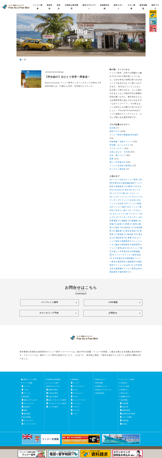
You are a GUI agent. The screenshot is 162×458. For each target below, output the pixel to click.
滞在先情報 (27, 417)
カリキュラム (28, 403)
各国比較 (75, 379)
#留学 (132, 186)
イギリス (76, 407)
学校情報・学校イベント (120, 141)
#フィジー (116, 179)
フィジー (76, 383)
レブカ (114, 217)
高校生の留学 (53, 390)
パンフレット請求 (49, 302)
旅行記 (129, 227)
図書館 (136, 220)
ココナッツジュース (123, 196)
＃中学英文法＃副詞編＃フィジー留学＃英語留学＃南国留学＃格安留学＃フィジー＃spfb (125, 261)
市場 (113, 224)
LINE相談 (113, 302)
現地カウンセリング (103, 390)
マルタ (75, 396)
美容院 (122, 234)
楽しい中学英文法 (117, 162)
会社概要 (125, 403)
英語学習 (121, 237)
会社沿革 (125, 407)
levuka (119, 190)
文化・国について (117, 155)
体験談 (126, 220)
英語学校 (49, 6)
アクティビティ (116, 148)
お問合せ (113, 312)
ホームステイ (28, 420)
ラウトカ (27, 393)
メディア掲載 (127, 417)
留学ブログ (155, 6)
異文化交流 (132, 231)
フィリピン (77, 403)
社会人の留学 (53, 396)
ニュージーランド (79, 400)
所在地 (124, 424)
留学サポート (118, 6)
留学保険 (99, 383)
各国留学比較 (104, 6)
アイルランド (78, 393)
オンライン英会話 (117, 169)
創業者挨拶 (126, 410)
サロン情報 (131, 6)
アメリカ (76, 410)
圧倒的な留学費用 (71, 6)
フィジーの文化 (131, 200)
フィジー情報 (37, 6)
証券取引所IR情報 (128, 414)
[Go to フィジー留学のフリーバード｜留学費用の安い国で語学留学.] (21, 60)
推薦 (25, 410)
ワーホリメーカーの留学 (57, 403)
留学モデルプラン (89, 6)
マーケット (135, 214)
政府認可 (27, 407)
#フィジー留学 (133, 179)
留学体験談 (143, 6)
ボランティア (120, 214)
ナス (138, 196)
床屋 (121, 224)
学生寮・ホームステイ (119, 145)
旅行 (119, 227)
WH (128, 190)
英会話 (132, 234)
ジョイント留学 (53, 383)
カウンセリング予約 (49, 312)
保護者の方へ (126, 396)
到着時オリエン (102, 386)
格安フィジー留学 (30, 379)
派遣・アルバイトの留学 (57, 400)
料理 (128, 224)
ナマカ (26, 390)
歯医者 (120, 231)
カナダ (75, 390)
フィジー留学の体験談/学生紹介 (124, 134)
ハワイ (75, 414)
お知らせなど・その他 (119, 152)
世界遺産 (115, 220)
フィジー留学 (122, 207)
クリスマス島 (120, 193)
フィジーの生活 (118, 203)
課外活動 (27, 414)
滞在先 (59, 6)
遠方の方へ (125, 393)
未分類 (112, 128)
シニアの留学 (53, 407)
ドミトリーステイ (30, 424)
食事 (111, 158)
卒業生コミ (125, 390)
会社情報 (124, 400)
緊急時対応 (100, 393)
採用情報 (125, 420)
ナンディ (115, 200)
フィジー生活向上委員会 (120, 165)
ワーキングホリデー (130, 217)
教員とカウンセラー (31, 400)
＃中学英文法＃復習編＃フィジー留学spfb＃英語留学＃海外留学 (125, 268)
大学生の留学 (53, 393)
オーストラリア (78, 386)
